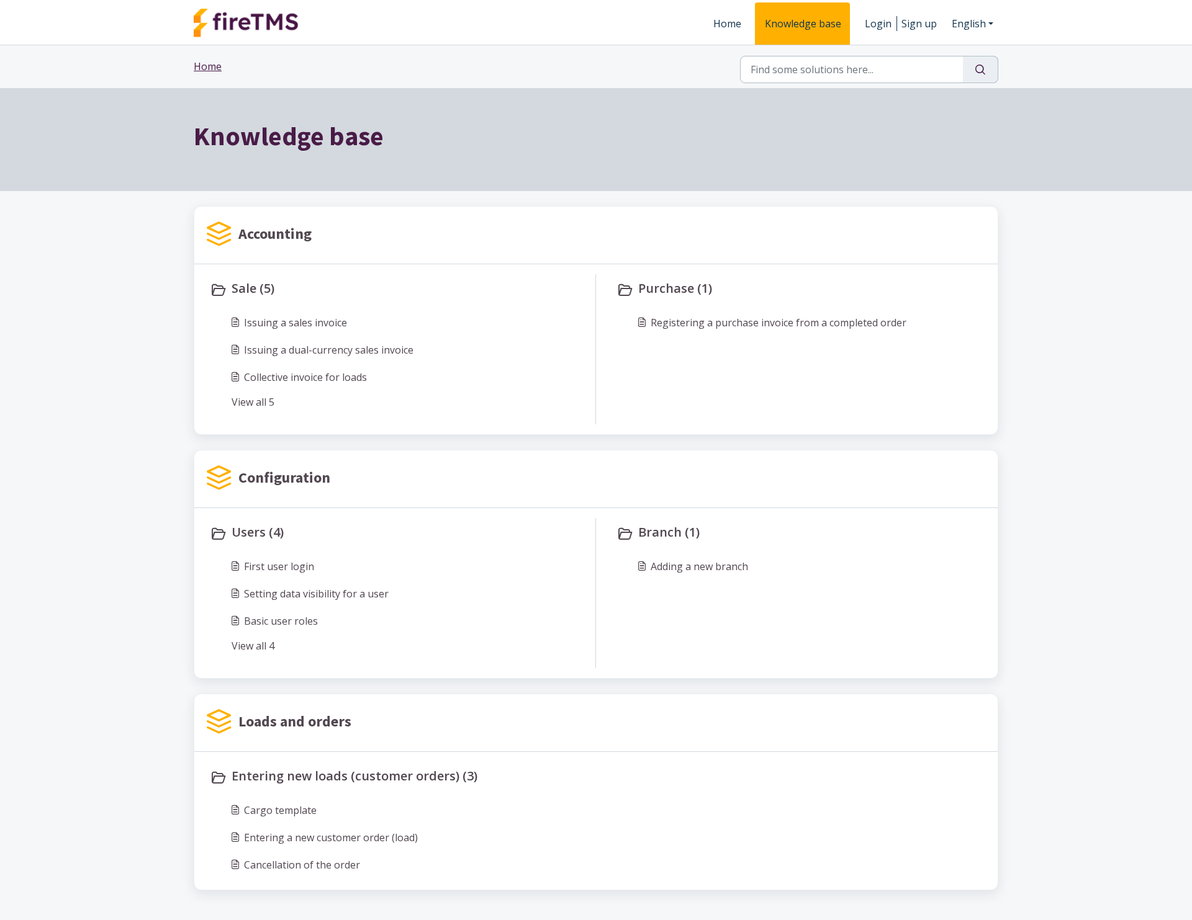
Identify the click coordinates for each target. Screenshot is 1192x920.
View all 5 (253, 402)
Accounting (275, 233)
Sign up (919, 23)
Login (878, 23)
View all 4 (253, 646)
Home (727, 23)
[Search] (980, 69)
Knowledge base (803, 23)
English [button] (969, 23)
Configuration (284, 477)
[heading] (399, 289)
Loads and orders (294, 721)
